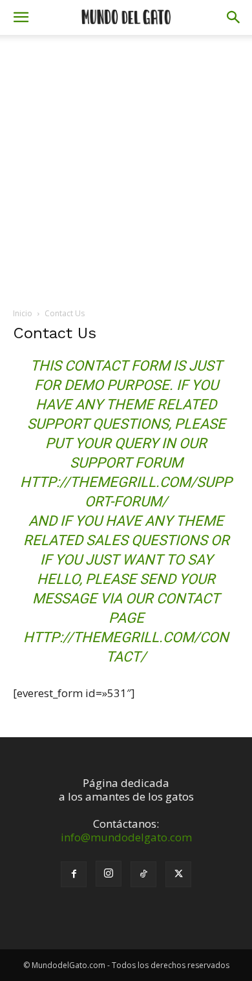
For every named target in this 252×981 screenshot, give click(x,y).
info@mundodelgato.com (126, 837)
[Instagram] (108, 874)
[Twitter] (178, 874)
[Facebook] (74, 874)
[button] (20, 17)
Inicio (22, 313)
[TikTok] (143, 874)
